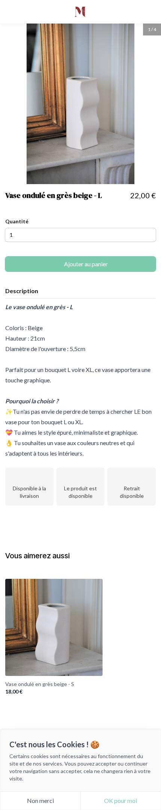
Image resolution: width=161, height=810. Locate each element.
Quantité (16, 221)
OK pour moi (120, 800)
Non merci (40, 800)
